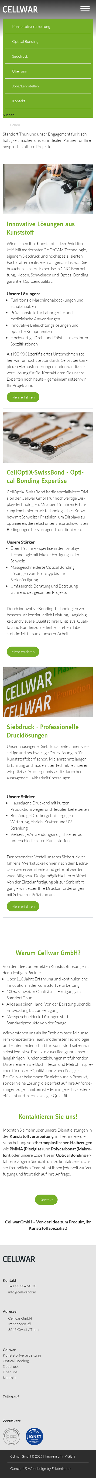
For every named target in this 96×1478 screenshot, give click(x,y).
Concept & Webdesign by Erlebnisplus (40, 1468)
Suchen (8, 115)
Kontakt (18, 101)
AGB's (70, 1456)
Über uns (19, 71)
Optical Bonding (25, 41)
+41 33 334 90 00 (22, 1286)
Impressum (54, 1456)
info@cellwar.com (22, 1292)
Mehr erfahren (23, 397)
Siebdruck (20, 56)
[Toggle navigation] (85, 9)
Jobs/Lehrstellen (25, 86)
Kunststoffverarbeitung (31, 26)
